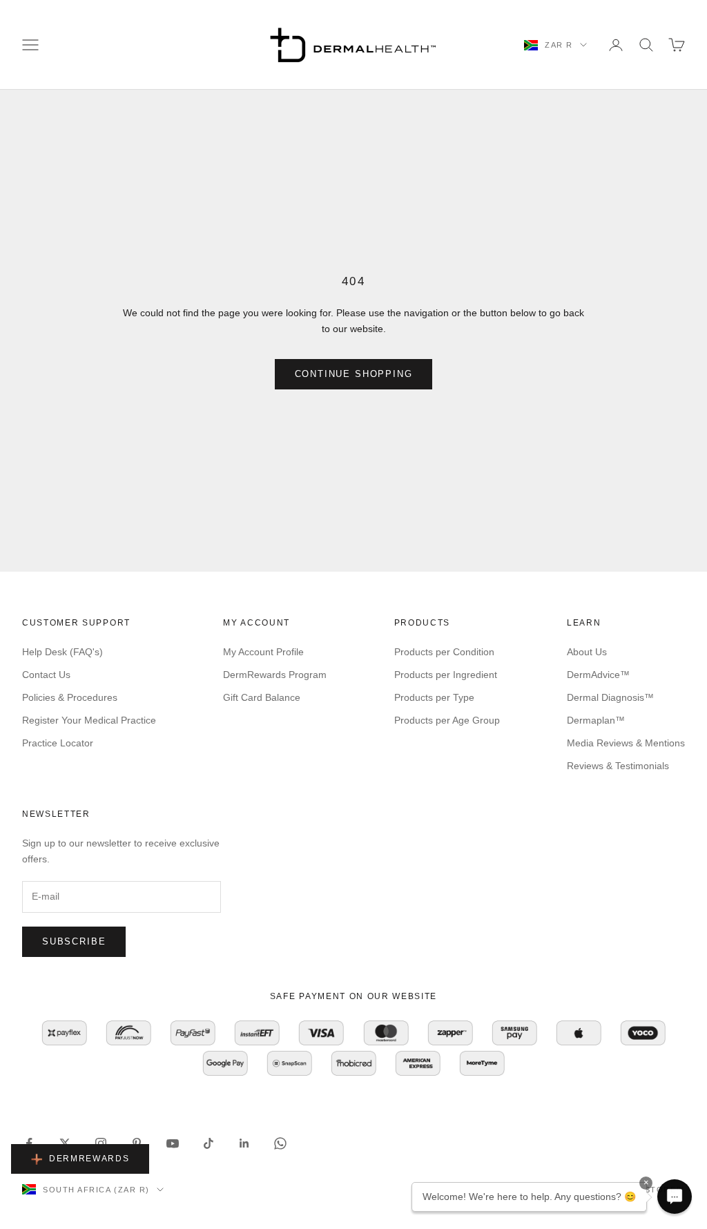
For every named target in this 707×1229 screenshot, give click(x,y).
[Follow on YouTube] (173, 1143)
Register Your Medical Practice (89, 720)
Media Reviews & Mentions (626, 742)
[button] (674, 1196)
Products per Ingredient (445, 674)
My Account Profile (263, 651)
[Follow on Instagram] (101, 1143)
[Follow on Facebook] (29, 1143)
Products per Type (434, 697)
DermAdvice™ (598, 674)
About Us (587, 651)
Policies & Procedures (69, 697)
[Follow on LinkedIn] (244, 1143)
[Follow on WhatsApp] (280, 1143)
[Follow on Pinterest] (137, 1143)
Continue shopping (354, 374)
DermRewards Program (275, 674)
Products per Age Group (447, 720)
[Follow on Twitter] (65, 1143)
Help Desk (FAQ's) (62, 651)
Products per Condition (444, 651)
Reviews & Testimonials (618, 765)
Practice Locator (57, 742)
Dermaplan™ (596, 720)
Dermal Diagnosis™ (610, 697)
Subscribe (74, 941)
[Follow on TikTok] (208, 1143)
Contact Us (46, 674)
